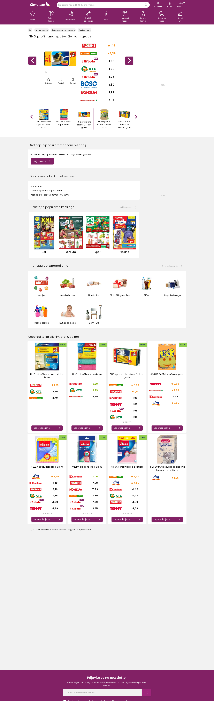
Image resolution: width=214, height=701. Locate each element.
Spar (97, 252)
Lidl (44, 252)
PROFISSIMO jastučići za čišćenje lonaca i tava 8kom (167, 468)
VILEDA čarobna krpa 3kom (87, 466)
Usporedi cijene (42, 427)
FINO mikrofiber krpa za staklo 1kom (46, 376)
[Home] (30, 30)
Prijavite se (40, 161)
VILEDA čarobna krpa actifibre (127, 466)
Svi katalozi (126, 207)
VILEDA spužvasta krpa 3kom (47, 466)
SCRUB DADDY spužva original (167, 374)
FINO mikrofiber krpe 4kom (87, 374)
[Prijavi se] (146, 692)
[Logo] (40, 4)
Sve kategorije (170, 266)
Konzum (71, 252)
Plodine (124, 252)
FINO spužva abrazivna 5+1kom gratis (127, 376)
